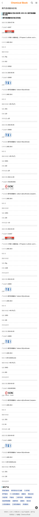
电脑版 (18, 514)
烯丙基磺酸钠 (7, 13)
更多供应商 (16, 13)
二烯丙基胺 (19, 497)
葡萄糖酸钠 (28, 497)
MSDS (6, 512)
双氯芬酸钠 (5, 490)
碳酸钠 (22, 501)
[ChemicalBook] (19, 3)
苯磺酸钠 (25, 504)
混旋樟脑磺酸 (6, 501)
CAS (11, 512)
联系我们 (12, 514)
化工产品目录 (25, 512)
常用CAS (17, 512)
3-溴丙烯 (27, 490)
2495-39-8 (24, 13)
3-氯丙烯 (4, 497)
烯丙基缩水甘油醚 (16, 490)
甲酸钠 (12, 497)
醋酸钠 (24, 494)
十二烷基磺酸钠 (14, 494)
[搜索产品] (32, 3)
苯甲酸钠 (5, 494)
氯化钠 (29, 501)
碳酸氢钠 (15, 501)
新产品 (33, 512)
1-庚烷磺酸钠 (6, 504)
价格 (6, 15)
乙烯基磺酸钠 (16, 504)
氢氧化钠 (30, 494)
